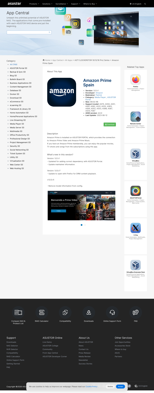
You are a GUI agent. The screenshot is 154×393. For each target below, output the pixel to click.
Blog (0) (13, 75)
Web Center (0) (16, 164)
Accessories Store (122, 346)
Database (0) (15, 90)
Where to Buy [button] (89, 4)
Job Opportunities (122, 342)
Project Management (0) (20, 142)
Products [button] (33, 4)
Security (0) (15, 146)
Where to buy (120, 349)
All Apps (68, 60)
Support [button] (75, 4)
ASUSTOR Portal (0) (18, 68)
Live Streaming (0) (18, 120)
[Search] (145, 3)
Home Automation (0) (19, 113)
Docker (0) (14, 94)
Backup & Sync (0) (18, 72)
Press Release (84, 353)
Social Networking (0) (19, 150)
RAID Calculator (13, 356)
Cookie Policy (92, 386)
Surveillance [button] (61, 4)
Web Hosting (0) (17, 168)
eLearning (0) (15, 105)
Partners (118, 356)
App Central (57, 60)
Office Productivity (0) (19, 135)
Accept (120, 386)
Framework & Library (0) (20, 109)
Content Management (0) (20, 87)
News (81, 346)
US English (136, 4)
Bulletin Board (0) (17, 79)
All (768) (13, 64)
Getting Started (13, 364)
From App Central (50, 353)
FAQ (8, 367)
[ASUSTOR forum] (129, 386)
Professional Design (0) (20, 139)
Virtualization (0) (17, 161)
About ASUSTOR (86, 342)
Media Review (85, 356)
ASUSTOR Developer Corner (55, 356)
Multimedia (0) (16, 131)
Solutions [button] (46, 4)
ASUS (117, 353)
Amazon (99, 93)
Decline (110, 386)
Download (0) (16, 98)
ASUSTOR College (50, 346)
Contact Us (83, 349)
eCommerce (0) (16, 101)
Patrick (99, 95)
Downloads (11, 342)
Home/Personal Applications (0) (23, 116)
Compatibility (12, 353)
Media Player (100, 97)
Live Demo (47, 342)
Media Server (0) (17, 127)
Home (47, 60)
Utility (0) (14, 157)
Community (47, 349)
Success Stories (85, 364)
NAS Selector (12, 346)
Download (110, 124)
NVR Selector (12, 349)
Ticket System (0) (17, 153)
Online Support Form (15, 360)
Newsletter (83, 360)
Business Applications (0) (20, 83)
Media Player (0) (17, 124)
